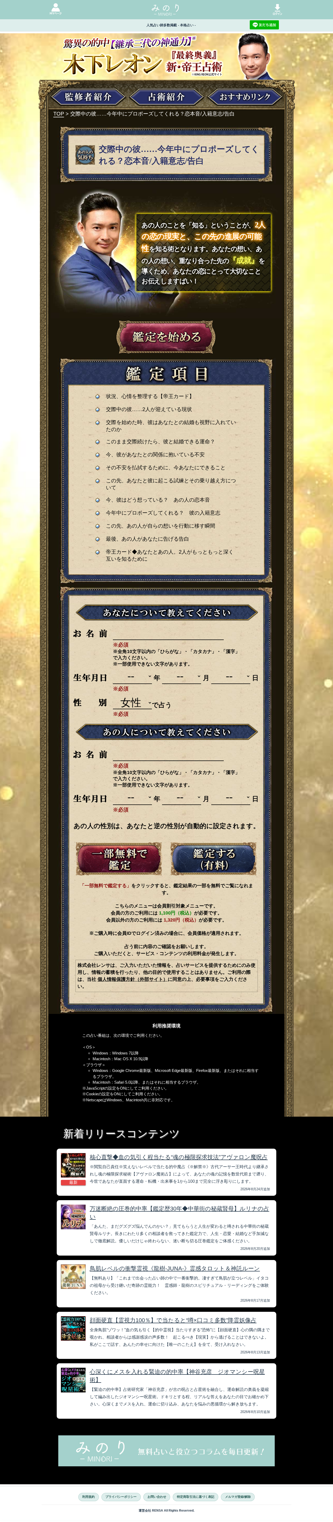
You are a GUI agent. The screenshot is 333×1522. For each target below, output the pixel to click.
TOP (58, 114)
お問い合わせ (157, 1497)
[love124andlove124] (119, 859)
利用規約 (88, 1497)
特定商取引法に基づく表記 (195, 1497)
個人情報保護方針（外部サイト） (133, 979)
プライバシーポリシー (121, 1497)
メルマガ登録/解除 (238, 1497)
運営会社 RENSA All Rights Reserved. (166, 1510)
